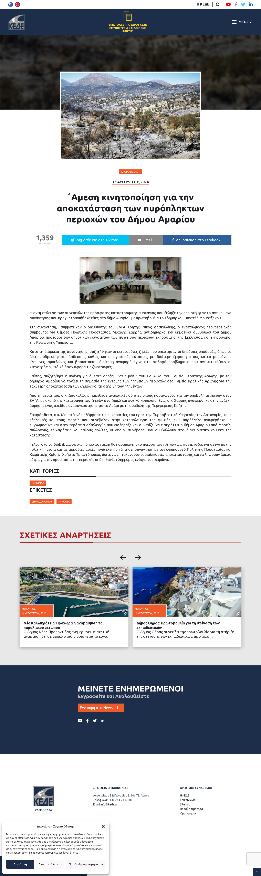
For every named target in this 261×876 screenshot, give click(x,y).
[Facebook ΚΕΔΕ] (236, 4)
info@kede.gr (109, 804)
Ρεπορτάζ (38, 483)
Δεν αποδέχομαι (50, 864)
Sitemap (185, 804)
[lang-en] (17, 4)
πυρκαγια (64, 501)
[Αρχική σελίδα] (16, 22)
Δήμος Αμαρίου (42, 501)
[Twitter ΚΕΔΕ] (243, 4)
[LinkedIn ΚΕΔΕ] (251, 4)
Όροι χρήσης (188, 813)
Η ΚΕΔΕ (203, 4)
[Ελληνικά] (10, 4)
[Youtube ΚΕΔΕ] (228, 4)
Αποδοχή (20, 864)
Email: (97, 804)
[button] (103, 826)
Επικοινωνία (188, 800)
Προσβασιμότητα (191, 809)
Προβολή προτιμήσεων (86, 864)
